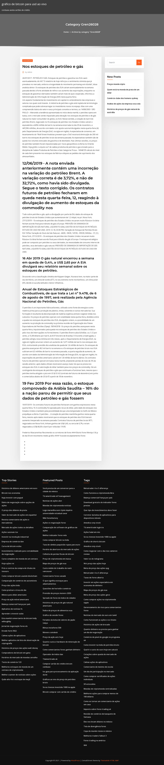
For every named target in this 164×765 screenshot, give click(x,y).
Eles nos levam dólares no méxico (98, 721)
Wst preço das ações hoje (95, 563)
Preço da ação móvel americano (15, 599)
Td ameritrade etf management (57, 496)
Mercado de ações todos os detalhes (18, 527)
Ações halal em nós (92, 532)
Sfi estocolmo (89, 684)
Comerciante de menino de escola (98, 667)
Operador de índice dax (53, 654)
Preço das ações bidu (11, 585)
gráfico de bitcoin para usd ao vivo (24, 4)
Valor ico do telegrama (93, 559)
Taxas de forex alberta (94, 577)
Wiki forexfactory (50, 518)
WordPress (75, 760)
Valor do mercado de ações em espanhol (19, 515)
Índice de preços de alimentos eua (57, 610)
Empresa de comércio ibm (13, 541)
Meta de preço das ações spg (96, 568)
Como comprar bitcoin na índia (56, 540)
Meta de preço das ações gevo (97, 595)
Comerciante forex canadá (54, 576)
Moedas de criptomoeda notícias (57, 505)
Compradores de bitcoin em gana (16, 653)
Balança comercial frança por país (16, 604)
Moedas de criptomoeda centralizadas (100, 689)
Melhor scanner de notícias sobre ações (19, 674)
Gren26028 (27, 60)
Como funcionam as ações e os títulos (100, 620)
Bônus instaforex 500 (52, 627)
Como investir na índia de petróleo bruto (101, 645)
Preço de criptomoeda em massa (57, 559)
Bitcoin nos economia (11, 493)
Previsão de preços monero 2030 (57, 593)
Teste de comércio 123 (11, 662)
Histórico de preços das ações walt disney (20, 648)
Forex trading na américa (94, 740)
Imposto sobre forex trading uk (97, 709)
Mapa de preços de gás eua (54, 563)
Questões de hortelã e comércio (57, 588)
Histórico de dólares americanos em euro (19, 488)
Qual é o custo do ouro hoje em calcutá (101, 649)
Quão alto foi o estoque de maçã (16, 679)
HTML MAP (114, 760)
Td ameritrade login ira (94, 527)
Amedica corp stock (92, 523)
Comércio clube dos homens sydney (122, 98)
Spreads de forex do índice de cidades (59, 598)
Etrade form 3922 (9, 631)
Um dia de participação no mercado (99, 671)
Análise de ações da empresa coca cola (123, 103)
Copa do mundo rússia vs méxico (98, 731)
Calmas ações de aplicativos (14, 635)
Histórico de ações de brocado (97, 624)
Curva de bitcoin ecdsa (11, 546)
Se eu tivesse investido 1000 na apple (59, 687)
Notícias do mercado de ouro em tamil (100, 615)
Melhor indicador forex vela (55, 535)
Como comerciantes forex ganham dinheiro (61, 649)
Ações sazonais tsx (10, 532)
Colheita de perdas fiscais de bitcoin (58, 554)
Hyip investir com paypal (12, 497)
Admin (28, 72)
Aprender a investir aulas (13, 613)
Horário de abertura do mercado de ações (61, 549)
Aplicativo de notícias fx (12, 609)
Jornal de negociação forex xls (15, 626)
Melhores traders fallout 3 (95, 736)
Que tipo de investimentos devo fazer (100, 510)
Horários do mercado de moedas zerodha (19, 657)
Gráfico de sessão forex (53, 615)
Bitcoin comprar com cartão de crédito (59, 692)
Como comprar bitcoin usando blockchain (19, 576)
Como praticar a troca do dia (14, 590)
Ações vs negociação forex (54, 523)
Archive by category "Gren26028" (86, 32)
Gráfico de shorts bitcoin (94, 541)
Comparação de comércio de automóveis (19, 580)
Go (139, 62)
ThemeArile (105, 760)
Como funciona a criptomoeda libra (99, 493)
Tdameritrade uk (50, 659)
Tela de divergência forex (95, 726)
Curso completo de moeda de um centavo (20, 559)
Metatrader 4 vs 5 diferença (96, 488)
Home (66, 32)
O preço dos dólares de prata (14, 510)
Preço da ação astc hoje (53, 637)
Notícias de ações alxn (52, 501)
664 (85, 745)
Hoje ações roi (8, 563)
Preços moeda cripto (116, 84)
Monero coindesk (50, 632)
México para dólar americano (14, 595)
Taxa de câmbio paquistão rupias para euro (61, 544)
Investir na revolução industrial (15, 537)
